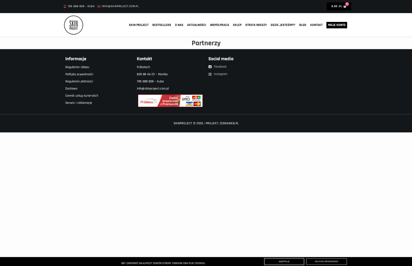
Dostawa (71, 88)
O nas (179, 25)
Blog (302, 25)
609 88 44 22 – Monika (152, 74)
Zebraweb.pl (229, 123)
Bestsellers (161, 25)
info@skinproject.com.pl (153, 88)
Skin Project (139, 25)
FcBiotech (143, 67)
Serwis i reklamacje (78, 103)
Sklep (237, 25)
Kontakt (316, 25)
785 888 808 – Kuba (150, 81)
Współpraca (219, 25)
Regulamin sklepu (77, 67)
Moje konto (336, 25)
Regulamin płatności (79, 81)
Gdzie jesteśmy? (283, 25)
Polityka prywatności (79, 74)
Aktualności (196, 25)
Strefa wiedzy (256, 25)
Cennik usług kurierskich (81, 96)
